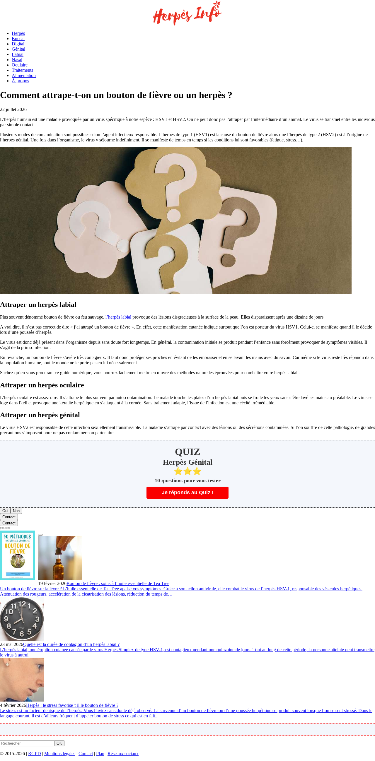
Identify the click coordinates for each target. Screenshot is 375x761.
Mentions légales (59, 753)
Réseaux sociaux (123, 753)
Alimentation (24, 75)
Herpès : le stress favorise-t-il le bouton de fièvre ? (72, 705)
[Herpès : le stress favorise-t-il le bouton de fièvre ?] (22, 699)
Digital (18, 43)
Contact (9, 517)
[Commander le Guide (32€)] (40, 535)
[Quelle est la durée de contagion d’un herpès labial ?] (22, 639)
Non (16, 511)
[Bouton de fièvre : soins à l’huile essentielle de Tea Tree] (60, 578)
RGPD (34, 753)
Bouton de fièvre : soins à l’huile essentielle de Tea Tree (118, 583)
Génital (18, 49)
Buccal (18, 38)
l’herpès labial (118, 316)
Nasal (17, 59)
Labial (17, 54)
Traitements (22, 70)
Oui (5, 511)
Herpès (18, 33)
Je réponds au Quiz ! (188, 492)
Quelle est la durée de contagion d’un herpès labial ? (71, 644)
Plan (100, 753)
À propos (20, 80)
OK (59, 743)
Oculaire (20, 64)
